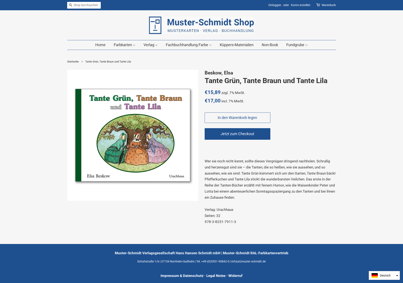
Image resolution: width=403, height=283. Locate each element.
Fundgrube (295, 45)
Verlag (149, 45)
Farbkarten (123, 45)
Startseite (73, 61)
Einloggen (274, 5)
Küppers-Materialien (237, 45)
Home (100, 45)
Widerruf (235, 276)
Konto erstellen (300, 5)
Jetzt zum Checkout (237, 134)
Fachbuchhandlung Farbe (187, 45)
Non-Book (270, 45)
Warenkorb (329, 5)
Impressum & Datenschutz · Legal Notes (193, 276)
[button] (384, 275)
